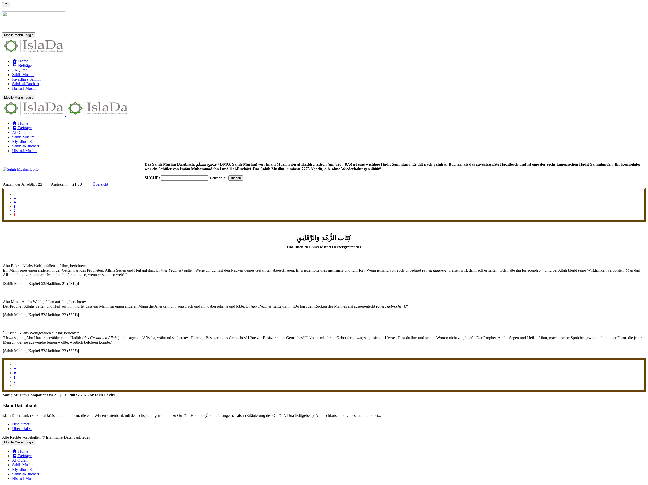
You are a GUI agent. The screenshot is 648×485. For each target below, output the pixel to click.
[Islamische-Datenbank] (33, 52)
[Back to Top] (6, 4)
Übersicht (100, 184)
